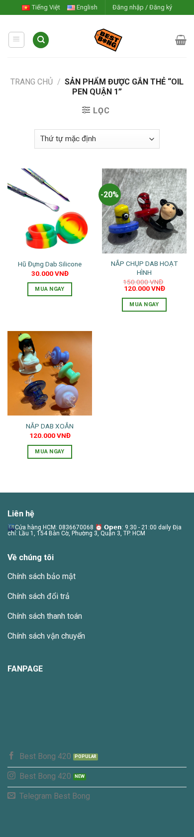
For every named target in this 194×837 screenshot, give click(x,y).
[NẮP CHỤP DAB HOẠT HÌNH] (144, 210)
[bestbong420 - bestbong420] (112, 39)
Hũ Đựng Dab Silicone (50, 264)
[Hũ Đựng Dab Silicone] (49, 210)
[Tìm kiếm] (41, 40)
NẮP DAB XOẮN (50, 426)
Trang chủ (31, 81)
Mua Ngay (50, 289)
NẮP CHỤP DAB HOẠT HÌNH (144, 267)
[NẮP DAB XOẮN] (49, 373)
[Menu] (16, 40)
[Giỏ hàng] (181, 40)
